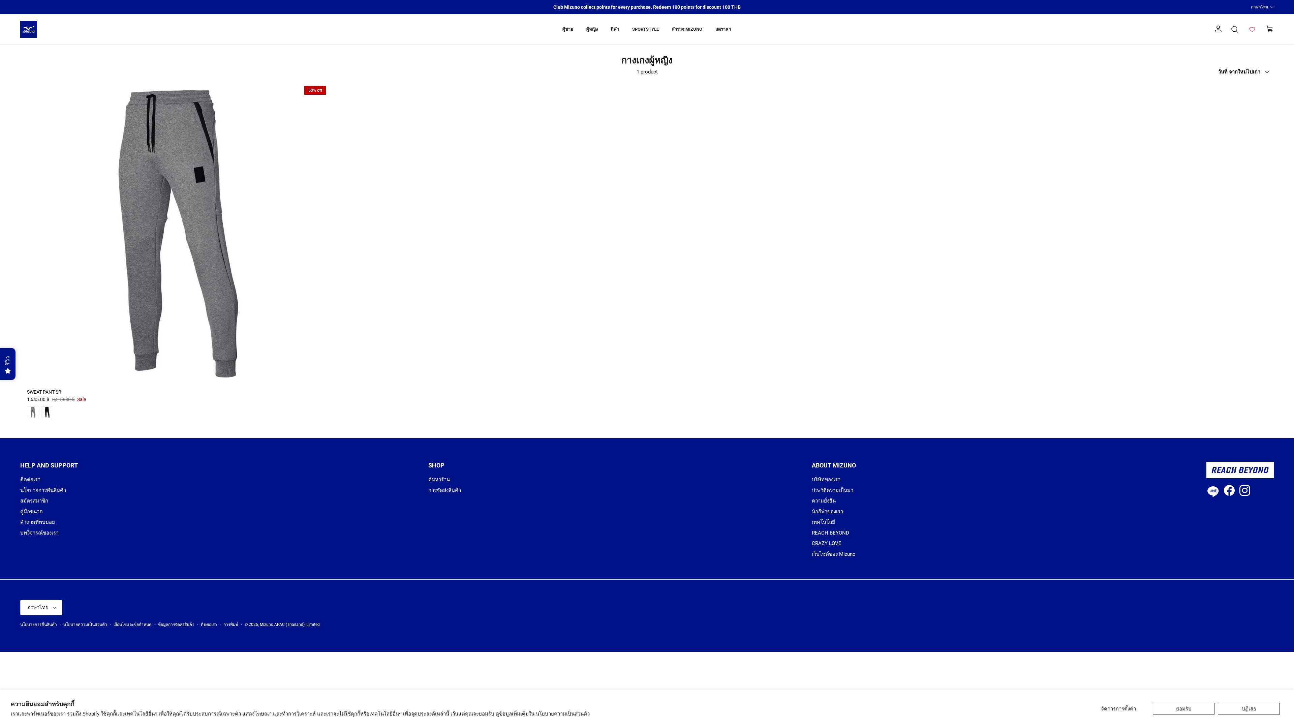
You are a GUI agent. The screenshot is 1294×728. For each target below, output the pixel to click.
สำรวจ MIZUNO (687, 29)
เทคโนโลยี (823, 522)
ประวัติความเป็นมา (832, 490)
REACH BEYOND (830, 533)
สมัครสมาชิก (34, 501)
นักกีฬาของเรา (827, 512)
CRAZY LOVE (826, 543)
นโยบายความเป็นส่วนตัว (563, 714)
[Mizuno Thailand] (28, 29)
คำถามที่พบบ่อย (37, 522)
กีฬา (615, 29)
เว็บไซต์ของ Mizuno (834, 554)
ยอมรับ (1184, 709)
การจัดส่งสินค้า (444, 490)
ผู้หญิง (592, 29)
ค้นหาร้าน (439, 480)
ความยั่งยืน (824, 501)
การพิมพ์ (230, 624)
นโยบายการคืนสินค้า (43, 490)
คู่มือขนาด (31, 512)
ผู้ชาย (567, 29)
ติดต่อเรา (30, 480)
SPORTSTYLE (645, 29)
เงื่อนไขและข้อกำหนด (133, 624)
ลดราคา (723, 29)
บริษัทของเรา (826, 480)
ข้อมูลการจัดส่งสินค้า (176, 624)
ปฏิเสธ (1249, 709)
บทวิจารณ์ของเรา (39, 533)
